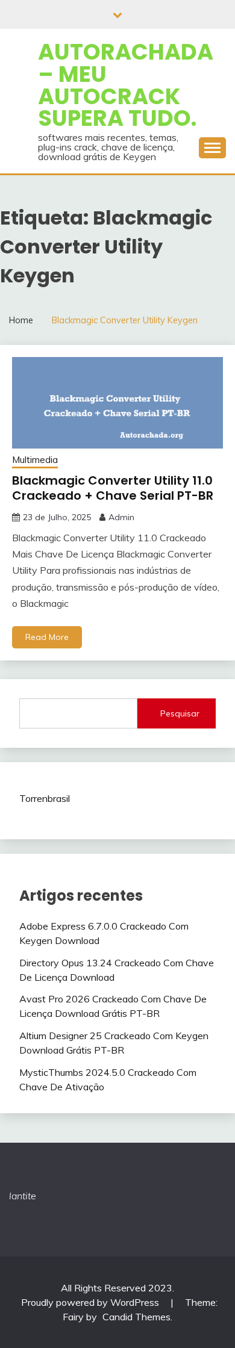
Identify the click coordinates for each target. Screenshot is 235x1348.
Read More (47, 637)
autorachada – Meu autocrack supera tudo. (125, 85)
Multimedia (35, 459)
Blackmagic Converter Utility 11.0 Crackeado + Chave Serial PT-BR (112, 488)
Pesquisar (179, 713)
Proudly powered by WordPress (91, 1302)
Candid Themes (136, 1317)
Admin (121, 517)
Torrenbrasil (44, 798)
